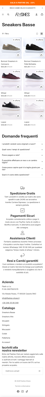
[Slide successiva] (42, 8)
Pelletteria (6, 338)
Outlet (4, 334)
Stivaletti (5, 321)
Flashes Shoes (25, 381)
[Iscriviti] (39, 371)
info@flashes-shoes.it (11, 298)
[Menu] (3, 14)
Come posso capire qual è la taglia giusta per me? (21, 168)
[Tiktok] (26, 391)
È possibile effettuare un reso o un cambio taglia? (19, 161)
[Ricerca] (8, 14)
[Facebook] (18, 391)
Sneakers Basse (8, 312)
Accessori (6, 342)
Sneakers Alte (7, 316)
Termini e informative (22, 386)
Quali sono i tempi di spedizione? (16, 149)
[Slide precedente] (3, 8)
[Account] (36, 14)
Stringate (6, 325)
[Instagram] (22, 391)
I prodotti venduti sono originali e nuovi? (19, 144)
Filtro (7, 34)
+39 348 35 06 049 (10, 303)
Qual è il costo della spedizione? (15, 175)
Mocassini (6, 329)
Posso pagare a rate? (11, 155)
